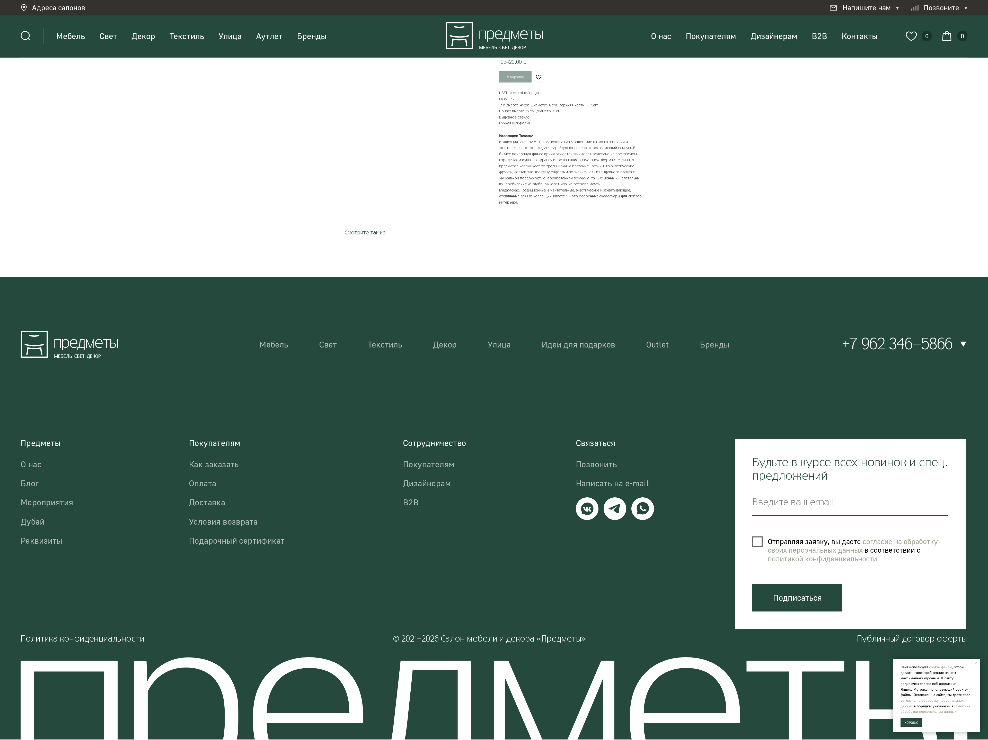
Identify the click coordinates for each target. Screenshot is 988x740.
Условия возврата (223, 521)
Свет (108, 36)
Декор (143, 36)
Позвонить (596, 464)
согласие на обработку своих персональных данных (853, 545)
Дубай (33, 521)
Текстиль (187, 36)
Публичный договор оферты (912, 639)
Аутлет (269, 36)
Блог (30, 483)
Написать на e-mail (612, 483)
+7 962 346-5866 (897, 344)
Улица (230, 36)
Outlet (657, 344)
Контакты (860, 36)
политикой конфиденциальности (822, 558)
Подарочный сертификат (237, 540)
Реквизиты (42, 540)
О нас (661, 36)
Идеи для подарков (578, 344)
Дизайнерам (774, 36)
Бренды (312, 36)
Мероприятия (47, 502)
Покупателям (711, 36)
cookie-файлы (940, 667)
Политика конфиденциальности (83, 639)
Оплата (202, 483)
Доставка (207, 502)
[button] (60, 7)
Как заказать (214, 464)
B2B (819, 36)
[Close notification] (976, 662)
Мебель (70, 36)
